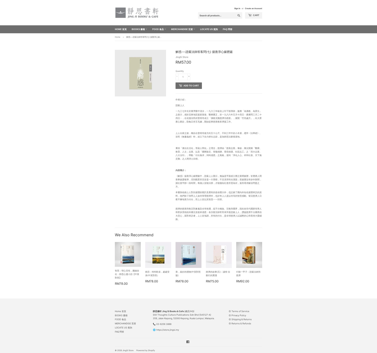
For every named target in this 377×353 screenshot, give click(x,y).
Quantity (180, 71)
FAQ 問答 (227, 29)
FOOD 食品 (158, 29)
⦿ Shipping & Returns (240, 319)
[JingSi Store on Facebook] (187, 342)
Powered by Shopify (145, 350)
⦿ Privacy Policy (237, 315)
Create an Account (253, 8)
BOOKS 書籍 (138, 29)
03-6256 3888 (163, 324)
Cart (255, 15)
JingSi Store (128, 350)
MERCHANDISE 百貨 (182, 29)
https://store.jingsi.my (167, 329)
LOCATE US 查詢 (209, 29)
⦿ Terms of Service (239, 311)
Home (117, 37)
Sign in (237, 8)
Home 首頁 (121, 29)
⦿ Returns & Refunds (240, 323)
